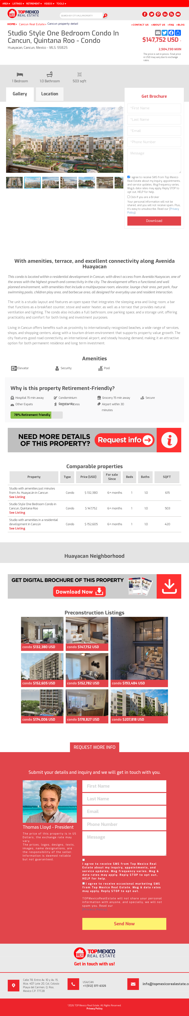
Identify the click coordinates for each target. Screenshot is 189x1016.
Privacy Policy (94, 1008)
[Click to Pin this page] (158, 14)
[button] (120, 108)
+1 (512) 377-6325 (94, 986)
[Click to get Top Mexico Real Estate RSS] (171, 14)
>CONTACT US (140, 24)
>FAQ (170, 24)
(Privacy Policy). (95, 909)
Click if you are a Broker (144, 197)
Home (11, 24)
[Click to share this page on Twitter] (151, 14)
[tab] (20, 94)
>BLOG (180, 24)
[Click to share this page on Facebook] (145, 14)
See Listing (17, 497)
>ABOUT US (158, 24)
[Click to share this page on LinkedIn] (165, 14)
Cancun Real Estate (32, 24)
